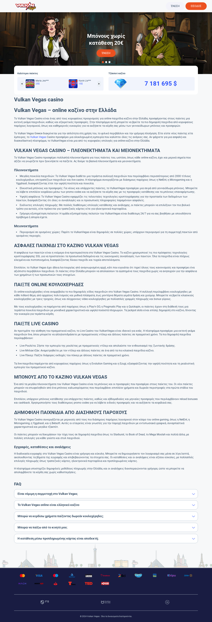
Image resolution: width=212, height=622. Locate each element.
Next (99, 84)
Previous (22, 84)
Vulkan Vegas (38, 137)
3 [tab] (109, 62)
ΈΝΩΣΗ (175, 6)
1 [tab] (103, 62)
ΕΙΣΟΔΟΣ (196, 6)
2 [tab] (106, 62)
